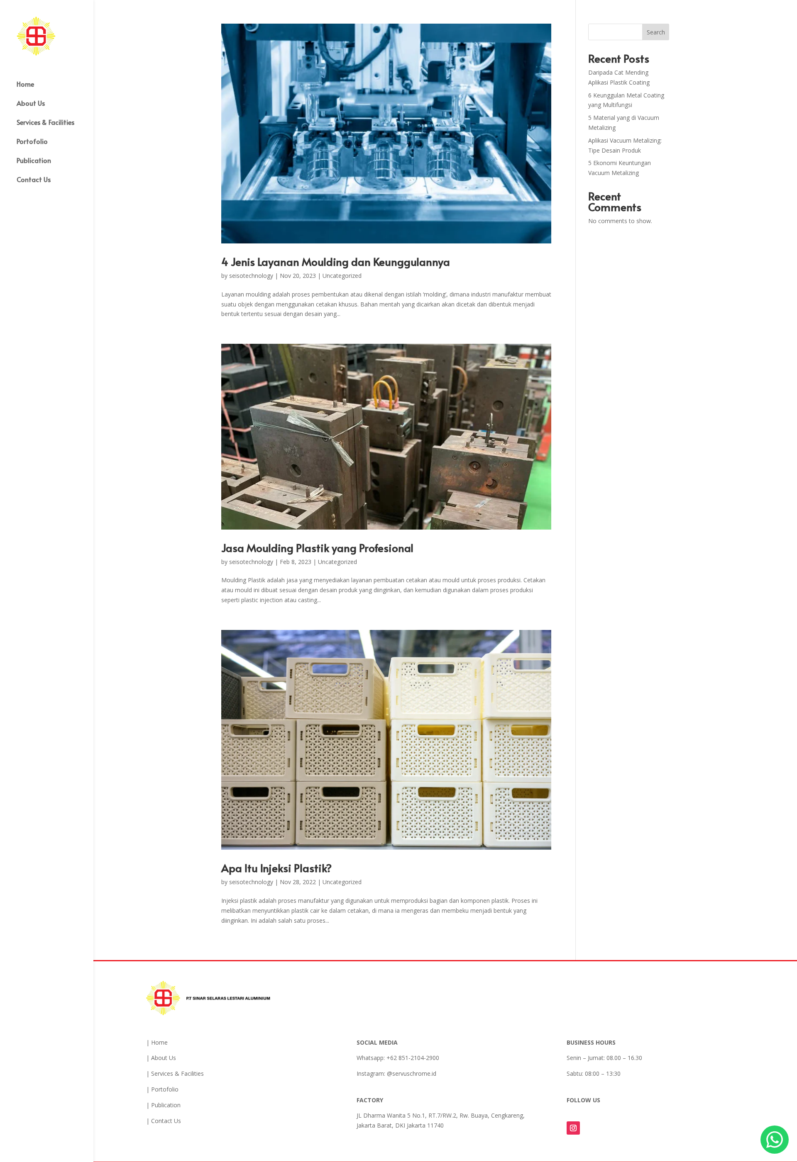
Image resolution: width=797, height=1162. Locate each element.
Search (656, 32)
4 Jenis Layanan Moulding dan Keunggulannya (335, 261)
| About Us (161, 1058)
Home (25, 84)
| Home (157, 1042)
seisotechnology (251, 276)
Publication (34, 161)
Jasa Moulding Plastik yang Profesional (317, 547)
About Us (31, 103)
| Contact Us (163, 1121)
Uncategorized (342, 276)
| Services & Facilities (175, 1073)
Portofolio (32, 142)
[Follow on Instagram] (573, 1128)
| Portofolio (162, 1089)
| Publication (163, 1105)
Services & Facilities (45, 122)
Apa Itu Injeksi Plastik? (276, 867)
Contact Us (34, 180)
